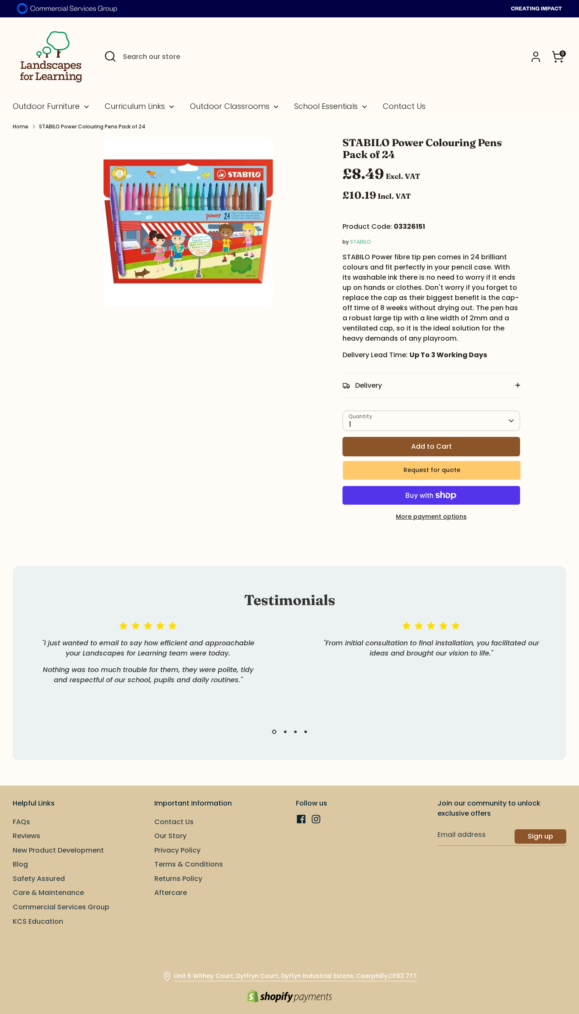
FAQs (21, 822)
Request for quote (432, 470)
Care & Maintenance (48, 892)
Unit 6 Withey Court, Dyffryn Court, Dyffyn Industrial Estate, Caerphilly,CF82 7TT (295, 976)
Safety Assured (39, 878)
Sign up (540, 836)
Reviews (26, 836)
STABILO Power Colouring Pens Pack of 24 (92, 126)
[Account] (535, 56)
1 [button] (274, 732)
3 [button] (295, 732)
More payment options (431, 516)
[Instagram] (316, 819)
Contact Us (404, 106)
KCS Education (38, 921)
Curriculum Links (136, 106)
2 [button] (285, 732)
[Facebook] (301, 819)
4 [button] (305, 732)
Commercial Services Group (61, 907)
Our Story (170, 836)
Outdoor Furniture (47, 106)
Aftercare (170, 892)
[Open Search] (110, 56)
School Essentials (327, 106)
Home (20, 126)
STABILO (360, 241)
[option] (141, 663)
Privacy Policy (177, 850)
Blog (20, 864)
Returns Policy (178, 878)
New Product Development (58, 850)
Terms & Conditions (188, 864)
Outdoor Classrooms (231, 106)
